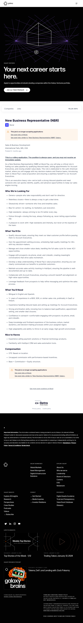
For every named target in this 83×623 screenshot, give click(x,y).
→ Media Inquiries (37, 499)
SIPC (44, 600)
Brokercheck (26, 445)
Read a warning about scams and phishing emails (59, 616)
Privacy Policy (63, 595)
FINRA (71, 598)
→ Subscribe (9, 514)
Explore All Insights (11, 496)
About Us (60, 468)
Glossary (60, 505)
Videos (6, 511)
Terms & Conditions (14, 445)
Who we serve (62, 471)
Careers (60, 480)
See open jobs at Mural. (19, 135)
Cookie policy (47, 408)
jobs (19, 109)
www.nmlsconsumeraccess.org (53, 610)
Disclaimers (67, 443)
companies (9, 109)
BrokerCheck (51, 600)
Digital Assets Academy (65, 496)
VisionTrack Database (65, 502)
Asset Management (37, 471)
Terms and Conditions (50, 595)
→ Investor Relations (38, 502)
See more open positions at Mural (41, 389)
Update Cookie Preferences (13, 596)
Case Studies (9, 505)
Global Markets (36, 468)
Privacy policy (36, 408)
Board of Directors (63, 477)
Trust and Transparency (65, 499)
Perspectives (9, 502)
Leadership (61, 474)
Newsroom (61, 486)
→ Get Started (35, 496)
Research (7, 499)
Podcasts (7, 508)
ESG (58, 483)
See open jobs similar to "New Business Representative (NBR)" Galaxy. (36, 138)
